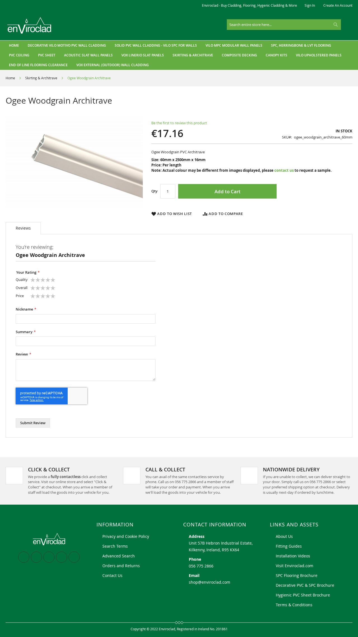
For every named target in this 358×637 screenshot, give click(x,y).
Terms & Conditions (294, 604)
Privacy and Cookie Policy (125, 536)
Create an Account (337, 5)
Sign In (310, 5)
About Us (284, 536)
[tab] (23, 228)
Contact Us (112, 575)
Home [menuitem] (14, 45)
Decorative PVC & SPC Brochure (305, 585)
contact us (284, 170)
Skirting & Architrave (41, 78)
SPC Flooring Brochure (296, 575)
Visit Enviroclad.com (294, 565)
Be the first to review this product (179, 122)
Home (10, 78)
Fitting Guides (289, 546)
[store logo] (29, 25)
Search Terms (115, 546)
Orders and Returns (121, 565)
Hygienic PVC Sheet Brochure (303, 595)
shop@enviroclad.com (209, 582)
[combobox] (284, 24)
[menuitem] (66, 45)
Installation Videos (293, 556)
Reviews (23, 228)
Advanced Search (118, 556)
